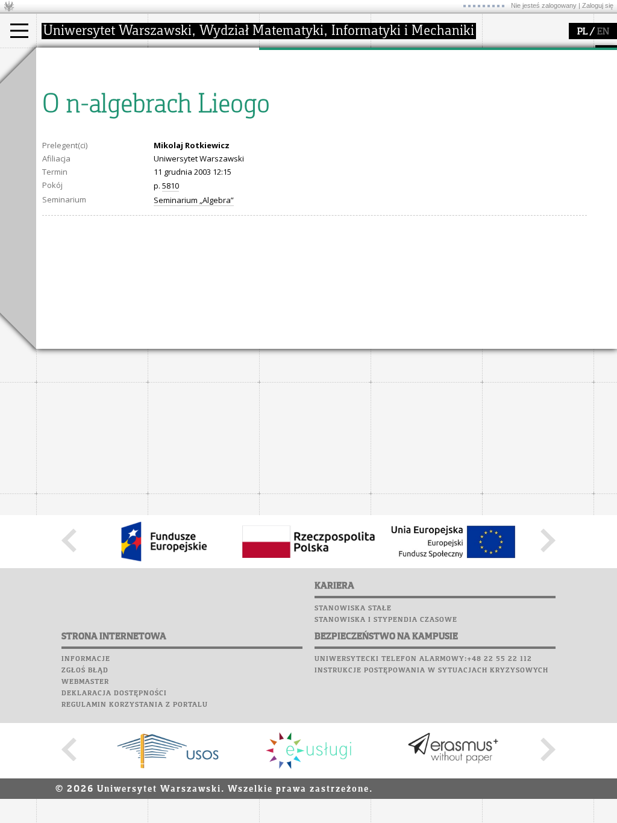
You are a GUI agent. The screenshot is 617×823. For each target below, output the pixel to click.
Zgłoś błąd (84, 670)
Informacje (85, 659)
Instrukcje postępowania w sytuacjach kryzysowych (431, 670)
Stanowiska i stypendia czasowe (386, 620)
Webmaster (85, 682)
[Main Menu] (19, 31)
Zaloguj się (597, 5)
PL (582, 32)
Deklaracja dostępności (114, 693)
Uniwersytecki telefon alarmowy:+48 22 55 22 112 (423, 659)
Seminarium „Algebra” (194, 200)
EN (603, 32)
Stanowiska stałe (353, 608)
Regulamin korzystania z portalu (134, 705)
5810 (170, 185)
